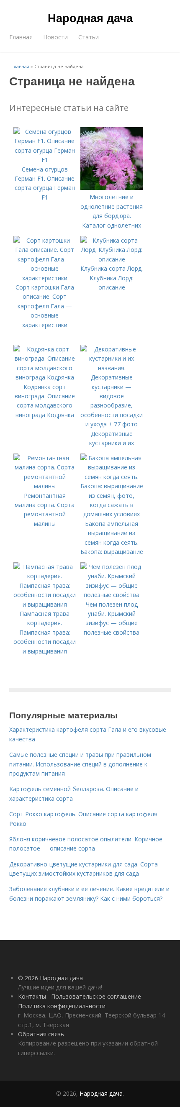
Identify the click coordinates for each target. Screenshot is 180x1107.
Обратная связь (41, 1034)
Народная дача (90, 18)
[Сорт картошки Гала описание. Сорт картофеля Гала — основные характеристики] (44, 278)
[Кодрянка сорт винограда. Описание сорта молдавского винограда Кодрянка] (44, 377)
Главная (21, 37)
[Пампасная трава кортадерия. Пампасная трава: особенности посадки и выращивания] (44, 604)
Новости (55, 37)
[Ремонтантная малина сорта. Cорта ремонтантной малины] (44, 486)
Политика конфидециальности (61, 1006)
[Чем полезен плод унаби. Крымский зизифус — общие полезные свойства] (111, 595)
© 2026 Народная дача (50, 978)
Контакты (32, 996)
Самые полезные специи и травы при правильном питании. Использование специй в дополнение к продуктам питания (80, 764)
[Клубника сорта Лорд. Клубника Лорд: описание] (111, 259)
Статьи (88, 37)
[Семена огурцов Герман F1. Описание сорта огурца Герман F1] (44, 160)
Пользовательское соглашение (96, 996)
